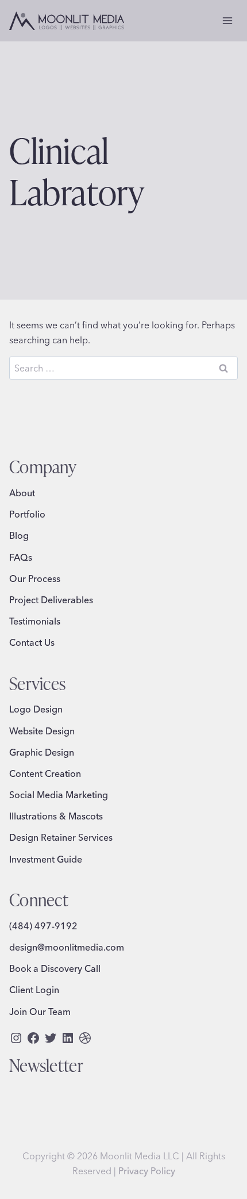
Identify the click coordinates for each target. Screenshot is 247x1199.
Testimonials (34, 621)
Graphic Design (41, 752)
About (22, 493)
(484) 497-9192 (43, 926)
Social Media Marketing (58, 794)
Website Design (42, 731)
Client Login (34, 989)
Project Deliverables (51, 600)
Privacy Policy (146, 1171)
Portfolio (27, 514)
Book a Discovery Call (55, 968)
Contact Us (32, 642)
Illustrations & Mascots (56, 816)
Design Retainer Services (61, 837)
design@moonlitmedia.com (66, 947)
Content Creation (45, 773)
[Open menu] (227, 20)
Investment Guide (45, 859)
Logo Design (36, 709)
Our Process (34, 578)
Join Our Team (40, 1011)
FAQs (20, 557)
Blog (19, 535)
